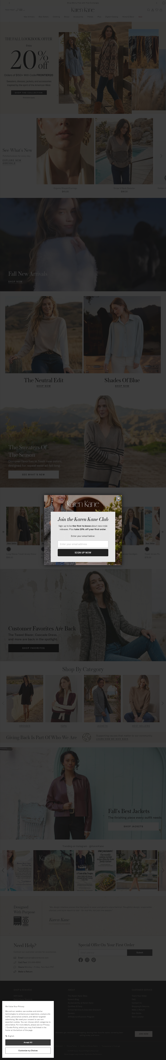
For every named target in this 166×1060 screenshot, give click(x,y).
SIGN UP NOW (83, 552)
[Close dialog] (118, 498)
